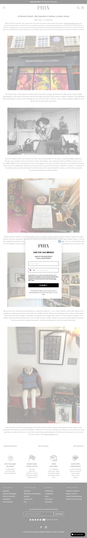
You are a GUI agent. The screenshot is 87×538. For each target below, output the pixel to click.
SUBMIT (43, 285)
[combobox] (31, 270)
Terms (33, 280)
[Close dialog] (59, 241)
